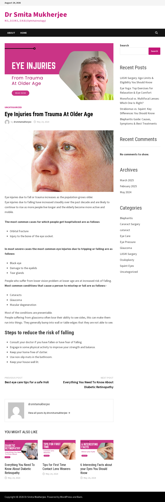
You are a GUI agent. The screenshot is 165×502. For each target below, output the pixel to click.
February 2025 (128, 186)
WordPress (66, 496)
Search (124, 45)
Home (23, 32)
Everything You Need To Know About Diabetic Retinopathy (20, 469)
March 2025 (127, 180)
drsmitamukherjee (22, 121)
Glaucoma (126, 248)
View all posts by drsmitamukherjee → (49, 412)
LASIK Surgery (128, 254)
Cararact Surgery (130, 224)
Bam (79, 496)
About (11, 32)
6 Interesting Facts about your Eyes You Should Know (96, 469)
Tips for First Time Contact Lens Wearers (56, 467)
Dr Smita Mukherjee (36, 14)
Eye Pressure (128, 242)
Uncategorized (13, 107)
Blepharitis (126, 218)
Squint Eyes (127, 266)
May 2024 (125, 192)
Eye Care (125, 236)
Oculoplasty (127, 260)
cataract (125, 230)
